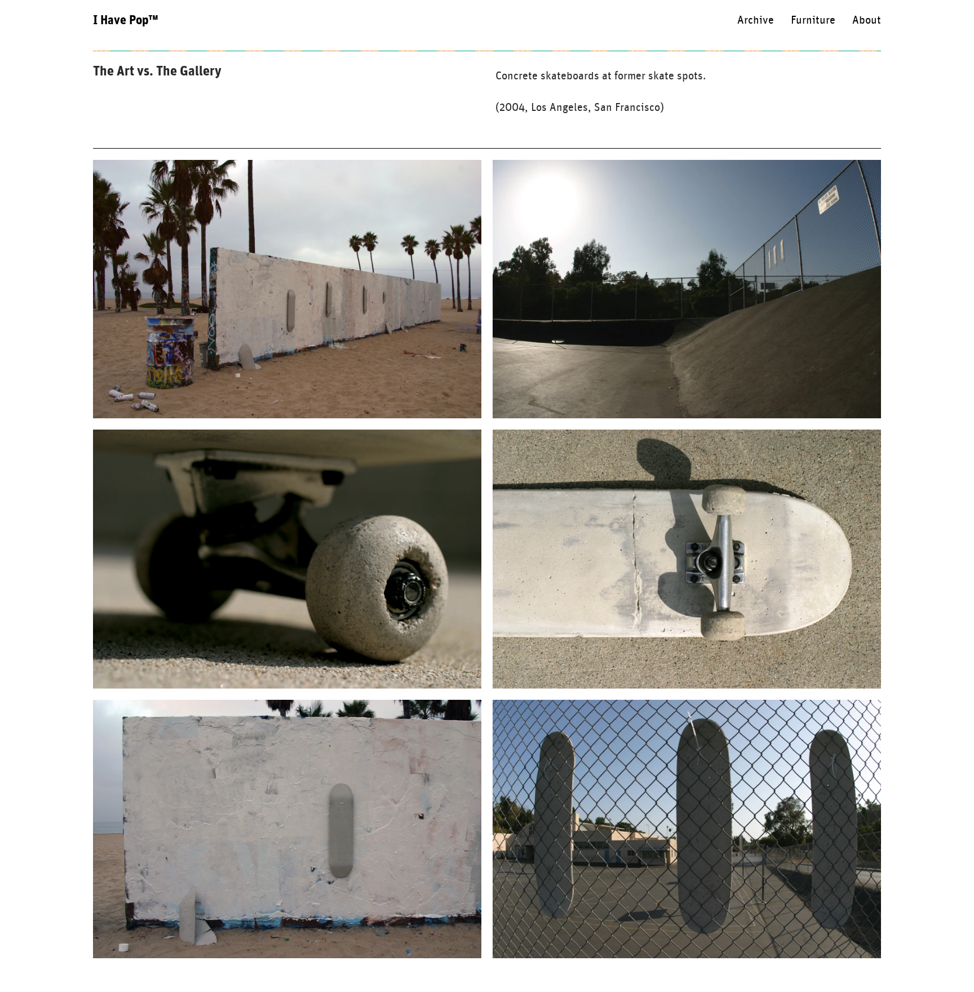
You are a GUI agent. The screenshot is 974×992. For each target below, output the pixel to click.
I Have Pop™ (125, 20)
